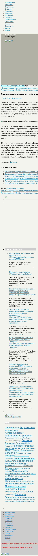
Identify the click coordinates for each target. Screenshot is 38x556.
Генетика (17, 445)
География (8, 11)
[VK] (7, 41)
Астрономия (9, 7)
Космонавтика (11, 463)
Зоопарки (19, 453)
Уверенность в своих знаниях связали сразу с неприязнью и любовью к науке (21, 388)
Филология (22, 492)
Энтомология (12, 497)
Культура (23, 463)
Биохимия (10, 443)
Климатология (12, 461)
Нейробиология (13, 481)
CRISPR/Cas (11, 427)
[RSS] (11, 41)
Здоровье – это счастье (12, 450)
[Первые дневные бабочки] (20, 274)
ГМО (27, 443)
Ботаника (20, 443)
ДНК (15, 448)
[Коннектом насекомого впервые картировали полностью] (22, 295)
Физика (7, 28)
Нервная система (28, 481)
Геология (9, 448)
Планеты (10, 486)
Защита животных (26, 448)
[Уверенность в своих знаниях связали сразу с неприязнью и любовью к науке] (22, 396)
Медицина (9, 15)
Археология (9, 5)
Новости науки (10, 34)
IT (18, 427)
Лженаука (8, 13)
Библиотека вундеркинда (13, 441)
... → (16, 285)
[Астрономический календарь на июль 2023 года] (22, 259)
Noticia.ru (13, 162)
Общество (8, 17)
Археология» (19, 86)
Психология (9, 22)
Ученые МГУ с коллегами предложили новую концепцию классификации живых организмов (21, 312)
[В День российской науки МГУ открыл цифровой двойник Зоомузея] (22, 347)
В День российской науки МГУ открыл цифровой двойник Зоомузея (21, 340)
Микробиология (20, 471)
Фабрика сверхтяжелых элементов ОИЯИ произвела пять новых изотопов (20, 366)
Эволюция (20, 494)
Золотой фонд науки (27, 450)
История (20, 188)
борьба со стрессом (27, 501)
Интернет (28, 453)
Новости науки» (7, 86)
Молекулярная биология (18, 473)
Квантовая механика (24, 458)
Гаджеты (8, 446)
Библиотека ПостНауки (22, 438)
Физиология (11, 491)
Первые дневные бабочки (19, 272)
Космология (26, 461)
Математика (28, 466)
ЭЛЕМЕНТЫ (9, 495)
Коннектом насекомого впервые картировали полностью (22, 290)
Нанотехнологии (22, 476)
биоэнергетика (24, 499)
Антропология (10, 3)
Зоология (10, 453)
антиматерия (15, 499)
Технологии (9, 26)
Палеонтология (10, 20)
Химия (7, 30)
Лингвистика (18, 466)
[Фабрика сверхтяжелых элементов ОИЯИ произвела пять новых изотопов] (22, 374)
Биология (8, 9)
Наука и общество (14, 478)
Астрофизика (9, 438)
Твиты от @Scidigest (13, 417)
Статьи (7, 24)
